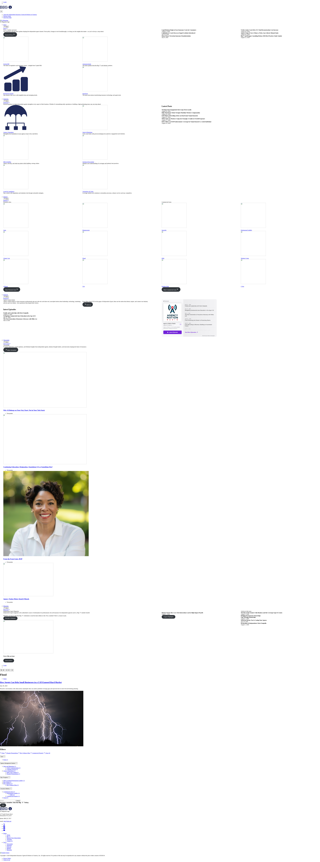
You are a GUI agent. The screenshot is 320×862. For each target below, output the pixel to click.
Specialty (164, 230)
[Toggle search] (2, 670)
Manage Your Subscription (14, 838)
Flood (84, 258)
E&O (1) (12, 794)
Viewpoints (6, 340)
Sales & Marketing (87, 132)
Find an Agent (7, 16)
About (8, 835)
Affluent (5, 286)
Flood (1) (5, 797)
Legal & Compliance (8, 191)
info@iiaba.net (7, 821)
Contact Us (10, 841)
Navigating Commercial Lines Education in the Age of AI (19, 316)
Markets (5, 197)
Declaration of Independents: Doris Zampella (253, 623)
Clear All (47, 753)
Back (6, 26)
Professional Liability (246, 230)
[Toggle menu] (7, 670)
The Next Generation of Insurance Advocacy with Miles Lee (20, 319)
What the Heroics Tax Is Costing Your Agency (254, 620)
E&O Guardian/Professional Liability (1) (14, 780)
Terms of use (6, 860)
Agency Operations (8, 132)
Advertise (9, 839)
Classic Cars (6, 258)
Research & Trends (8, 93)
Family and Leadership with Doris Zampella (15, 313)
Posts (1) (5, 759)
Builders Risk (165, 286)
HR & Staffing (7, 162)
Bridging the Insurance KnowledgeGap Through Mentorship (251, 616)
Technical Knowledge (88, 162)
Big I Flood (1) (7, 782)
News (4, 24)
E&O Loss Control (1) (12, 772)
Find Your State (7, 17)
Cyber (242, 286)
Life (83, 286)
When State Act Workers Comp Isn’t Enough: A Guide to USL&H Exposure (183, 118)
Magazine (5, 606)
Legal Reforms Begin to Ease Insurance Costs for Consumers (179, 30)
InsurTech (85, 93)
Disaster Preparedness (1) (13, 774)
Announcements (86, 64)
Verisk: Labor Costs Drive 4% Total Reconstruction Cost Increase (259, 30)
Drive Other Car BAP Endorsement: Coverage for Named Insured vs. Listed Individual (186, 121)
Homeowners (86, 230)
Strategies (5, 99)
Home (5, 679)
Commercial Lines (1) (9, 791)
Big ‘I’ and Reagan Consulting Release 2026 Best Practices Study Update (261, 36)
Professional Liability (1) (13, 793)
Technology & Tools (87, 191)
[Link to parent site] (6, 8)
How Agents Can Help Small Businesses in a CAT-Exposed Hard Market (31, 682)
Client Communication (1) (13, 768)
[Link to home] (4, 20)
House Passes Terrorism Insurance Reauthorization (176, 36)
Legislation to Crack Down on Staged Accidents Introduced (178, 33)
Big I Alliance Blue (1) (13, 785)
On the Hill (6, 64)
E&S (163, 258)
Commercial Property (38, 753)
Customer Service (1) (12, 769)
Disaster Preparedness (12, 753)
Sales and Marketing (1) (9, 766)
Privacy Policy (7, 858)
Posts (3, 753)
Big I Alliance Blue (25, 753)
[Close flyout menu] (1, 11)
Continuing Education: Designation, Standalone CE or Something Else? (28, 467)
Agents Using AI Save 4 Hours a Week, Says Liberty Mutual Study (259, 33)
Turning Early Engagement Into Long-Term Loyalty (176, 109)
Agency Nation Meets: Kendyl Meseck (16, 599)
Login (4, 2)
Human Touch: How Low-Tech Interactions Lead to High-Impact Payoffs (182, 612)
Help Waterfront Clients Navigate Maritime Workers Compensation (181, 112)
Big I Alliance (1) (7, 783)
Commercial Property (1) (13, 796)
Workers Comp (245, 258)
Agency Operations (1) (9, 771)
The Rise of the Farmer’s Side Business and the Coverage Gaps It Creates (261, 612)
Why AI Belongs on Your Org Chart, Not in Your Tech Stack (24, 410)
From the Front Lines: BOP (12, 559)
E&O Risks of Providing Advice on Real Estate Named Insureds (180, 115)
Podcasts (5, 294)
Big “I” (8, 836)
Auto (4, 230)
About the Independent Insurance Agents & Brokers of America (20, 14)
